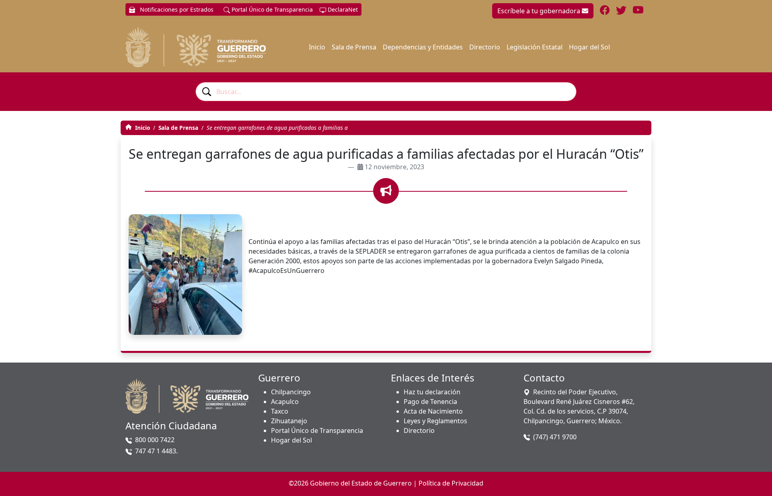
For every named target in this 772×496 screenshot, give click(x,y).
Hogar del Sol (589, 47)
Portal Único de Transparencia (271, 9)
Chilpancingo (291, 391)
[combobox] (386, 91)
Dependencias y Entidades (423, 47)
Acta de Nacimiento (433, 411)
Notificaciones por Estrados (176, 9)
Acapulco (285, 401)
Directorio (484, 47)
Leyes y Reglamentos (435, 420)
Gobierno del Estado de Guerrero (361, 483)
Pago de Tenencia (430, 401)
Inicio (317, 47)
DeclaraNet (342, 9)
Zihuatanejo (289, 420)
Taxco (279, 411)
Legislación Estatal (535, 47)
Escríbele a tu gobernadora (539, 10)
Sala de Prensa (354, 47)
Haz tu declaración (432, 391)
